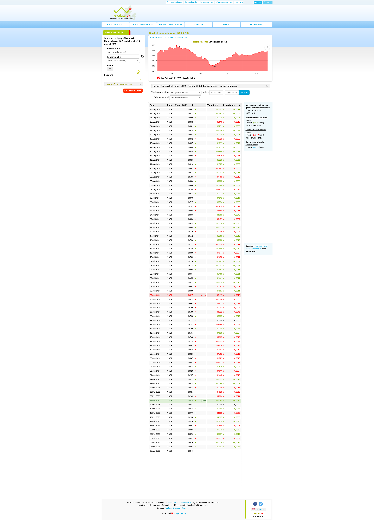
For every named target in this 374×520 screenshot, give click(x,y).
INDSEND (244, 92)
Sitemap (176, 508)
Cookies (184, 508)
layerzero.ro (181, 513)
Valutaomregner (143, 24)
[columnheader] (184, 105)
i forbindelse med (161, 97)
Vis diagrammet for (160, 92)
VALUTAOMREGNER (132, 91)
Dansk (259, 2)
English (268, 2)
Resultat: (108, 75)
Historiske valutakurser (256, 25)
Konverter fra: (114, 48)
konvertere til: (114, 57)
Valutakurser (115, 24)
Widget (227, 24)
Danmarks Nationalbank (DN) (180, 502)
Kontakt (168, 508)
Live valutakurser (225, 2)
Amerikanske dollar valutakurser (199, 2)
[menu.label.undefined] (267, 47)
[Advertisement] (208, 13)
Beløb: (110, 65)
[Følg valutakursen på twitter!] (261, 504)
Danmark (260, 509)
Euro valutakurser (175, 2)
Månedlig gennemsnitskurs (198, 25)
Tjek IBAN (239, 2)
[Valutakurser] (122, 12)
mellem (205, 92)
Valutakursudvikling (171, 24)
